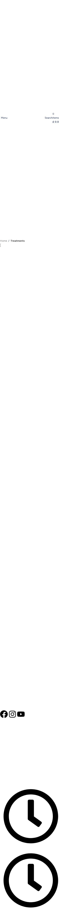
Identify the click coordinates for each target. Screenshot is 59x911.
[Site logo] (26, 117)
